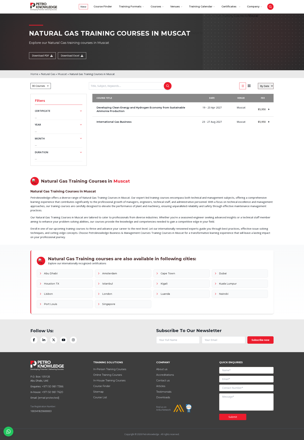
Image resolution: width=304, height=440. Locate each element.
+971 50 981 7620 (52, 392)
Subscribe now (260, 340)
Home (34, 74)
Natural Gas (48, 74)
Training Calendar (200, 6)
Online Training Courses (107, 374)
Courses (156, 6)
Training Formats (130, 6)
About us (161, 369)
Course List (100, 397)
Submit (233, 417)
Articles (160, 386)
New (83, 6)
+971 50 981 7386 (52, 386)
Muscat (62, 74)
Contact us (163, 380)
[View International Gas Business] (183, 122)
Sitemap (98, 391)
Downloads (163, 397)
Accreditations (165, 374)
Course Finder (103, 6)
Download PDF (40, 55)
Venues (175, 6)
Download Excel (70, 55)
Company (253, 6)
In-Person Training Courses (109, 369)
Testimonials (163, 391)
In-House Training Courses (109, 380)
